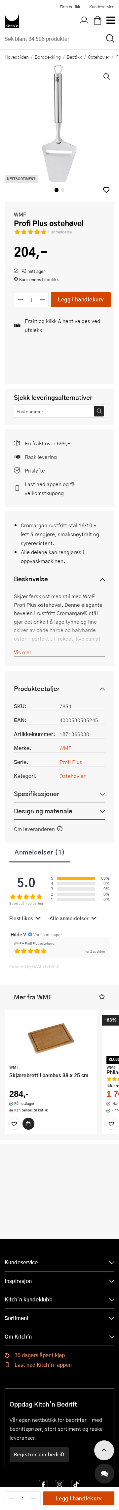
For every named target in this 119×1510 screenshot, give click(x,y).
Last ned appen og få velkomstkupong (50, 488)
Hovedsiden (17, 56)
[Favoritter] (14, 1124)
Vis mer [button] (22, 652)
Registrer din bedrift (39, 1454)
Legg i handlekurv (81, 299)
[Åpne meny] (110, 21)
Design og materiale (43, 811)
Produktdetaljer (37, 688)
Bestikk (74, 56)
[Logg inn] (84, 21)
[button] (106, 190)
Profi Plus (71, 762)
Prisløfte (35, 470)
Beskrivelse (31, 579)
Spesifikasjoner (36, 793)
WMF (20, 214)
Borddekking (48, 56)
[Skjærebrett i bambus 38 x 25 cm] (51, 1038)
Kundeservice (101, 7)
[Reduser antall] (20, 299)
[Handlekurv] (97, 21)
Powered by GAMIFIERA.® (34, 966)
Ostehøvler (98, 56)
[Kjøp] (28, 1124)
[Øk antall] (42, 299)
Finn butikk (70, 7)
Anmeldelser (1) (40, 851)
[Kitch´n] (12, 21)
